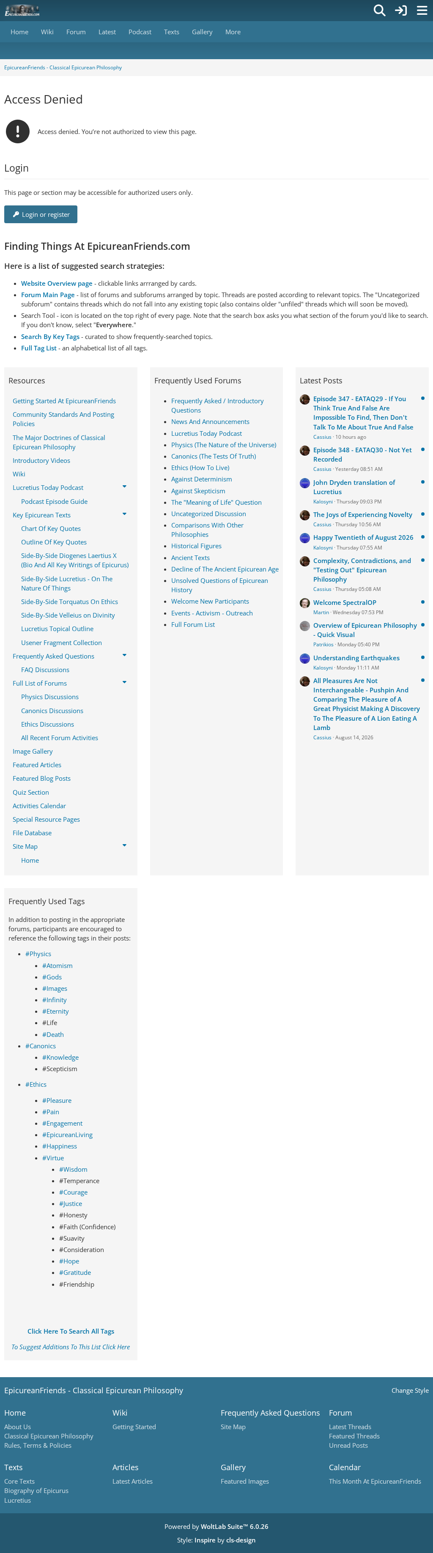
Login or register (46, 214)
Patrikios (323, 644)
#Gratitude (75, 1272)
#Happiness (59, 1146)
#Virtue (53, 1158)
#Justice (70, 1203)
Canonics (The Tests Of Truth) (213, 456)
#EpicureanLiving (67, 1134)
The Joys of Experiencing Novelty (362, 514)
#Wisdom (73, 1169)
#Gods (52, 977)
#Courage (73, 1192)
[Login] (400, 10)
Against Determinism (201, 479)
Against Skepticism (198, 491)
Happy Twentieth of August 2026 (363, 537)
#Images (54, 988)
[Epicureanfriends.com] (22, 10)
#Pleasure (56, 1100)
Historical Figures (196, 545)
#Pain (50, 1111)
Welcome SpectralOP (344, 602)
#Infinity (54, 999)
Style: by (216, 1540)
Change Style (410, 1390)
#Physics (38, 953)
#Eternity (55, 1011)
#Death (53, 1034)
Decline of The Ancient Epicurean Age (225, 569)
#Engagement (62, 1123)
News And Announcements (210, 421)
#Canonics (40, 1046)
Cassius (322, 436)
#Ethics (36, 1084)
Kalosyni (323, 501)
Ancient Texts (190, 557)
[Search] (379, 10)
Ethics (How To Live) (200, 467)
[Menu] (422, 10)
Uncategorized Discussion (208, 513)
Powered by (216, 1526)
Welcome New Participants (210, 601)
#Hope (69, 1261)
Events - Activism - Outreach (212, 613)
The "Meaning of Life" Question (216, 502)
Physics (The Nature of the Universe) (223, 444)
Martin (321, 612)
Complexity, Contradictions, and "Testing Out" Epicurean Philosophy (362, 569)
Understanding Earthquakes (356, 657)
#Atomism (57, 965)
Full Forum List (193, 624)
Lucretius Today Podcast (206, 433)
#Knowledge (60, 1057)
